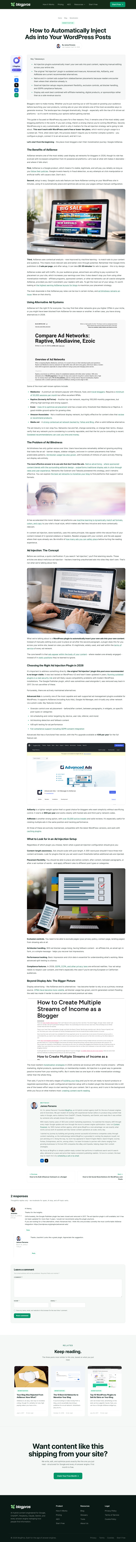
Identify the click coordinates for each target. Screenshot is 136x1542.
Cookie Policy (110, 1519)
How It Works (48, 4)
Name (16, 1301)
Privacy (93, 1538)
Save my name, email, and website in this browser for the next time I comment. (42, 1310)
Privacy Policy (110, 1511)
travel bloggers (98, 392)
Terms (101, 1538)
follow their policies (39, 171)
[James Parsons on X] (46, 1160)
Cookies (110, 1538)
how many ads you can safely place (82, 539)
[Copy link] (16, 95)
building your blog (71, 1081)
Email (53, 1301)
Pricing (61, 4)
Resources (78, 4)
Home (60, 18)
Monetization (74, 18)
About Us (84, 1523)
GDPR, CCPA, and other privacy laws (71, 966)
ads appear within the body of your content (67, 654)
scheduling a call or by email (68, 1156)
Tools (82, 1519)
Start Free (93, 4)
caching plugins (34, 831)
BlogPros (68, 1110)
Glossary (84, 1515)
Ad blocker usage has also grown (61, 455)
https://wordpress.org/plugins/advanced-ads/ (51, 1224)
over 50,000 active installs (75, 819)
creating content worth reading (76, 1091)
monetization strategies (54, 1065)
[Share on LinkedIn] (16, 90)
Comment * (18, 1277)
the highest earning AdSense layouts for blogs (57, 285)
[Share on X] (16, 85)
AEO (69, 4)
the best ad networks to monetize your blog (70, 474)
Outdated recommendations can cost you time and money (53, 435)
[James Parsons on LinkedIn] (42, 1160)
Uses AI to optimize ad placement (52, 407)
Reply (28, 1230)
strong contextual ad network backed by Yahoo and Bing (68, 422)
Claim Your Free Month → (68, 1476)
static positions (45, 658)
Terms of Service (112, 1515)
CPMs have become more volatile (49, 990)
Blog (65, 18)
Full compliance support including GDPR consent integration (57, 729)
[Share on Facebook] (16, 80)
